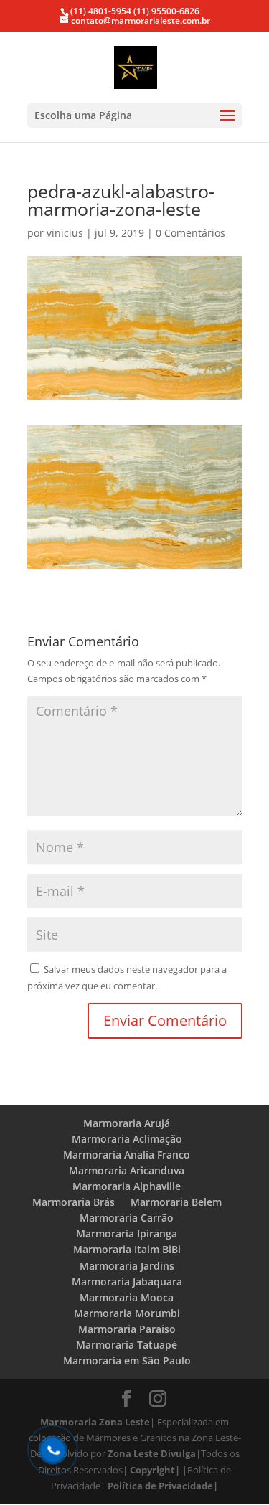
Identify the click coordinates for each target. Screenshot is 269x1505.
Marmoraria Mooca (127, 1297)
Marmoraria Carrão (127, 1218)
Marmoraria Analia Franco (126, 1154)
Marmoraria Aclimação (127, 1139)
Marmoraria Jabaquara (127, 1281)
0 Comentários (190, 233)
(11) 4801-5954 (100, 11)
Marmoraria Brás (73, 1202)
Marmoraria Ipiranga (126, 1233)
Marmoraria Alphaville (126, 1186)
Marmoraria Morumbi (127, 1313)
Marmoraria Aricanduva (126, 1170)
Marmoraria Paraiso (127, 1329)
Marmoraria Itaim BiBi (127, 1249)
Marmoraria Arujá (126, 1123)
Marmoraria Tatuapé (126, 1344)
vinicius (65, 233)
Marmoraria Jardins (127, 1266)
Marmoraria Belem (176, 1202)
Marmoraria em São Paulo (127, 1360)
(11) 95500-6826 (165, 11)
